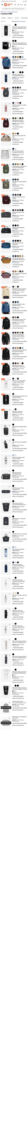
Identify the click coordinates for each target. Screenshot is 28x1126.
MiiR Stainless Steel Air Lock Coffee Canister (19, 396)
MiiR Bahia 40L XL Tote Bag (19, 534)
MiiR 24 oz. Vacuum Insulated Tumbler (17, 412)
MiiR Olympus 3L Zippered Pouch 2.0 (19, 717)
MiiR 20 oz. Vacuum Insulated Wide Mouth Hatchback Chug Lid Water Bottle (19, 628)
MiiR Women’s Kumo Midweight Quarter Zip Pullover (18, 367)
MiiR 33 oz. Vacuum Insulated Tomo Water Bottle (18, 612)
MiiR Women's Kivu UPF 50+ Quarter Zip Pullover (19, 350)
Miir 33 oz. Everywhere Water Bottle (18, 550)
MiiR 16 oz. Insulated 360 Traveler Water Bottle (18, 381)
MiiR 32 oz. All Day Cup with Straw (19, 596)
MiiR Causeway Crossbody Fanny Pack (19, 274)
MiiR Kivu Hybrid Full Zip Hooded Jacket (18, 304)
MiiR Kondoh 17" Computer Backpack (19, 90)
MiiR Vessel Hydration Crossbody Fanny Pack (18, 259)
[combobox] (14, 8)
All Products (4, 12)
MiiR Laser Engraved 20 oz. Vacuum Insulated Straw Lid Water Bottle (19, 642)
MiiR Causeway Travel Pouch (18, 213)
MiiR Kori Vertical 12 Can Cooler (18, 197)
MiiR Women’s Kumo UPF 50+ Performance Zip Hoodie (19, 321)
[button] (9, 25)
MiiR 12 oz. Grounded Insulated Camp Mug (18, 151)
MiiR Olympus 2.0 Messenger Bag (16, 473)
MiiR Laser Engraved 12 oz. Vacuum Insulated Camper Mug (19, 44)
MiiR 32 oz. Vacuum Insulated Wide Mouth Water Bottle (18, 566)
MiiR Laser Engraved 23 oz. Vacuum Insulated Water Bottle (19, 658)
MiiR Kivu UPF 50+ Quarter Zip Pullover (19, 59)
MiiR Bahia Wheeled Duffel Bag (19, 427)
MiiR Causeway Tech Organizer (17, 243)
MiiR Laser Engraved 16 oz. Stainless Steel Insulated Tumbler (19, 673)
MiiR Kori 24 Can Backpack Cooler (19, 182)
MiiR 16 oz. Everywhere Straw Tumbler (18, 458)
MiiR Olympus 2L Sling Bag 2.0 (19, 442)
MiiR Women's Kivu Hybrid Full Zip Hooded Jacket (19, 289)
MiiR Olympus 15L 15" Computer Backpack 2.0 (19, 702)
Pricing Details (15, 33)
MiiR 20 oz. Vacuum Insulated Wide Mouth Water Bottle (18, 76)
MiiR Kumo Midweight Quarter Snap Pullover (18, 335)
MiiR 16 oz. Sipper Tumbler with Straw (19, 105)
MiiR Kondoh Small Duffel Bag (18, 136)
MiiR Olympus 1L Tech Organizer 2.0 (18, 488)
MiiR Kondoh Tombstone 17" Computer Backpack (19, 167)
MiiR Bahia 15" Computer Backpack (19, 519)
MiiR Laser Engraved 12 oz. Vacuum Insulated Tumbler (19, 688)
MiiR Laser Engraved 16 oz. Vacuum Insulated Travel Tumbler (19, 28)
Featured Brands (12, 12)
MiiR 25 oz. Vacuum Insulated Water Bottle (18, 580)
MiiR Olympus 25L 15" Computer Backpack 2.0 (19, 504)
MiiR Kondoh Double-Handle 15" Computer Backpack (18, 122)
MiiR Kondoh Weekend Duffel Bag (18, 228)
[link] (8, 4)
